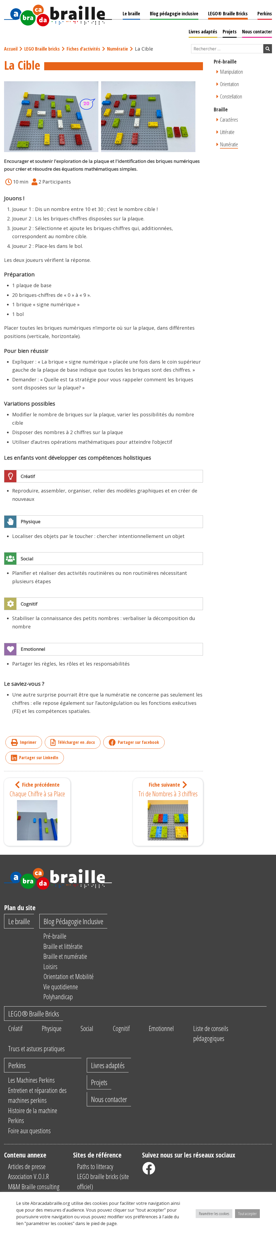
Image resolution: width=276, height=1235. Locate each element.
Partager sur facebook (138, 742)
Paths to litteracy (95, 1166)
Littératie (227, 132)
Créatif (15, 1028)
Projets (230, 31)
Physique (51, 1028)
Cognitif (121, 1028)
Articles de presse (27, 1166)
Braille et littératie (62, 946)
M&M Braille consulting (34, 1186)
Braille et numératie (65, 956)
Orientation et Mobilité (68, 976)
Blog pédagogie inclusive (174, 13)
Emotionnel (161, 1028)
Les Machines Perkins (31, 1080)
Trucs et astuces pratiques (36, 1048)
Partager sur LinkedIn (38, 758)
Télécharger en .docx (76, 742)
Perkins (264, 13)
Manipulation (231, 71)
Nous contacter (257, 31)
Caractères (229, 119)
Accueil (11, 48)
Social (87, 1028)
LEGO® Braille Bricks (228, 13)
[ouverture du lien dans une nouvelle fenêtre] (149, 1168)
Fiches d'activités (83, 48)
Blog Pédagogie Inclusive (73, 921)
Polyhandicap (58, 996)
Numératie (117, 48)
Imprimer (28, 742)
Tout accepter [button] (247, 1213)
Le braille (131, 13)
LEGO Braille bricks (42, 48)
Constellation (231, 96)
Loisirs (50, 966)
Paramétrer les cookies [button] (214, 1213)
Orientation (229, 84)
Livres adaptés (203, 31)
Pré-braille (54, 936)
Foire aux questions (29, 1130)
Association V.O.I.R (28, 1176)
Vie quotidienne (60, 986)
